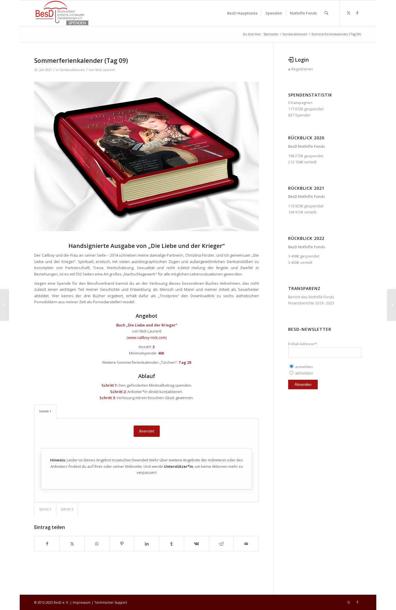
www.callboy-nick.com (147, 337)
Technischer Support (110, 602)
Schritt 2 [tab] (45, 509)
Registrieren (302, 69)
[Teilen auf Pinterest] (122, 543)
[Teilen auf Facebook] (46, 543)
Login (302, 59)
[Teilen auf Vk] (196, 543)
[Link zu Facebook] (357, 12)
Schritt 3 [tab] (67, 509)
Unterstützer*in (178, 466)
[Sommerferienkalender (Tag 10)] (391, 305)
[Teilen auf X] (72, 543)
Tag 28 (185, 362)
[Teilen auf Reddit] (221, 543)
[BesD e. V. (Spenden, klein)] (62, 13)
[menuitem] (242, 13)
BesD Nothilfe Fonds (306, 146)
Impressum (81, 602)
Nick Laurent (105, 70)
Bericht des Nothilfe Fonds (311, 296)
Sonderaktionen (72, 70)
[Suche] (326, 13)
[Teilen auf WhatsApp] (97, 543)
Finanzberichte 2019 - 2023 (311, 303)
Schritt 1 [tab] (45, 411)
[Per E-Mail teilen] (246, 543)
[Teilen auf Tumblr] (171, 543)
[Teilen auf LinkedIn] (147, 543)
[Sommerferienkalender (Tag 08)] (4, 305)
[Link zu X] (348, 12)
